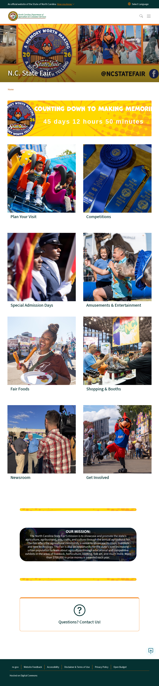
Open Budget (120, 667)
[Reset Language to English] (129, 4)
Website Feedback (33, 667)
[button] (139, 16)
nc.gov (15, 667)
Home (11, 89)
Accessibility (53, 667)
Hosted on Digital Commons (23, 675)
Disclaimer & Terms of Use (77, 667)
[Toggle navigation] (151, 16)
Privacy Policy (101, 667)
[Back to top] (151, 651)
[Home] (27, 13)
